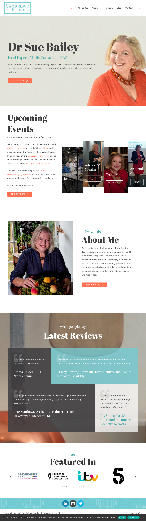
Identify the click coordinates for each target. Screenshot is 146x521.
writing (45, 148)
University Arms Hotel (38, 156)
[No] (143, 517)
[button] (138, 8)
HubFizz (58, 513)
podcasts (11, 148)
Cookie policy (133, 517)
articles (21, 148)
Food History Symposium (38, 163)
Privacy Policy (135, 513)
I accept (122, 517)
